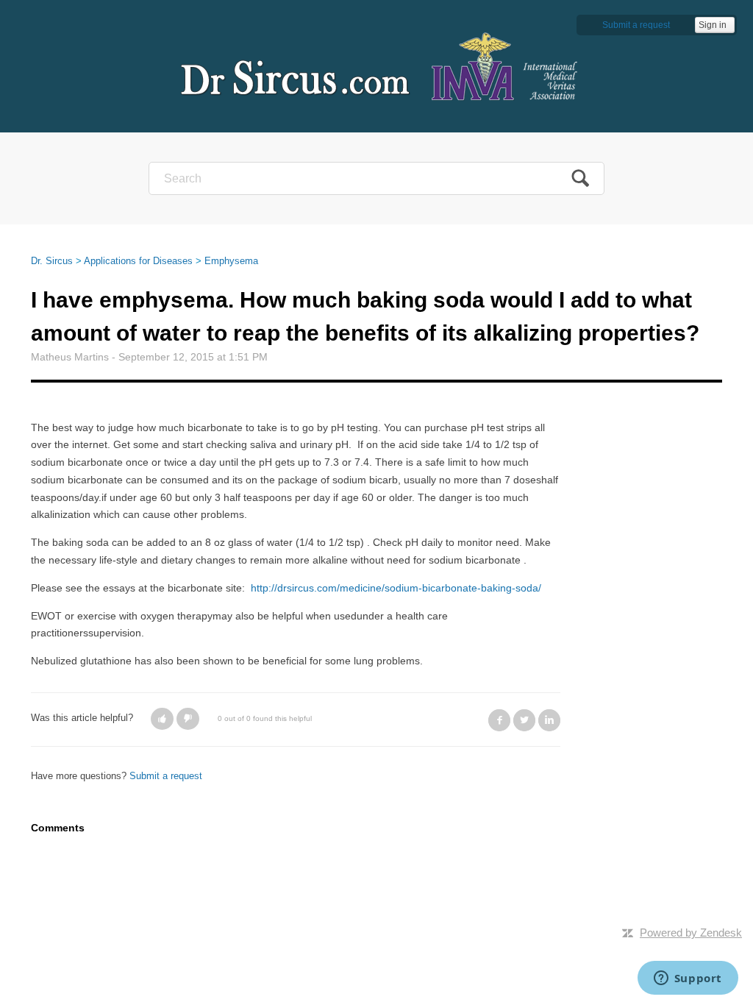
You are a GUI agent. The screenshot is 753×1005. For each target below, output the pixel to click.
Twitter (524, 720)
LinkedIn (549, 720)
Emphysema (231, 260)
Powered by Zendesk (691, 932)
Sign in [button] (713, 25)
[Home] (376, 65)
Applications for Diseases (138, 260)
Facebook (499, 720)
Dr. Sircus (52, 260)
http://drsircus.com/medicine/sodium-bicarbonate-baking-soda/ (396, 588)
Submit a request (636, 25)
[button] (162, 719)
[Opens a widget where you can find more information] (687, 979)
